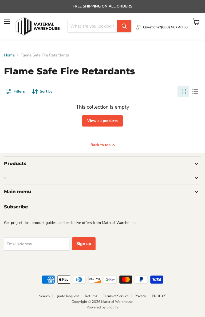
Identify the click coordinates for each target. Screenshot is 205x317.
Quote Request (67, 296)
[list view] (195, 91)
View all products (102, 120)
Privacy (140, 296)
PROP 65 (159, 296)
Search (44, 296)
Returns (91, 296)
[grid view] (183, 91)
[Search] (124, 26)
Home (9, 55)
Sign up (83, 244)
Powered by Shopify (102, 307)
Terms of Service (116, 296)
